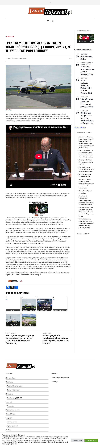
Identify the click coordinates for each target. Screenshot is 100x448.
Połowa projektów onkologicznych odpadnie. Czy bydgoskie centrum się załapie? (55, 339)
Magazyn (9, 418)
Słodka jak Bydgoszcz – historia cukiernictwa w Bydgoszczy (87, 118)
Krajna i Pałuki (10, 414)
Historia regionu (12, 422)
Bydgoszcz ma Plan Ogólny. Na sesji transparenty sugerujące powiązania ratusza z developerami (86, 184)
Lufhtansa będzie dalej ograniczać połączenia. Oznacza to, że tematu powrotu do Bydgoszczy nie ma (86, 212)
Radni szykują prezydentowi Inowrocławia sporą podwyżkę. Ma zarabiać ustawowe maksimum (86, 200)
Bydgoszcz (10, 36)
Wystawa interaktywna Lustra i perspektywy (87, 71)
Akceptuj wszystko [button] (91, 440)
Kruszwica (10, 406)
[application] (85, 38)
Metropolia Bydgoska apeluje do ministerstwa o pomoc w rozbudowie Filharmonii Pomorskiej (20, 339)
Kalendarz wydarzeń (12, 410)
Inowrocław (9, 402)
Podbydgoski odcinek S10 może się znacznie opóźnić (86, 162)
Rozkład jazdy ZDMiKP (14, 398)
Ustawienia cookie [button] (77, 440)
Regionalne (9, 382)
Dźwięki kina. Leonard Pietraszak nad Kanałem (87, 103)
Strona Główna (10, 378)
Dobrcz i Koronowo (13, 390)
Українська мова (12, 426)
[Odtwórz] (80, 41)
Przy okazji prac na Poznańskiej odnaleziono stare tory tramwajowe (86, 169)
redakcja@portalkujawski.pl (60, 377)
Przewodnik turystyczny (14, 386)
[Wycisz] (91, 41)
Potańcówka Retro (86, 57)
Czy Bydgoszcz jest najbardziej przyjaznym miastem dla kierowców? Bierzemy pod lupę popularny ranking (86, 223)
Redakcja (54, 381)
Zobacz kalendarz (80, 127)
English (8, 430)
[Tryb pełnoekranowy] (93, 41)
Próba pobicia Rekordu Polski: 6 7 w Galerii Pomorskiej (86, 86)
